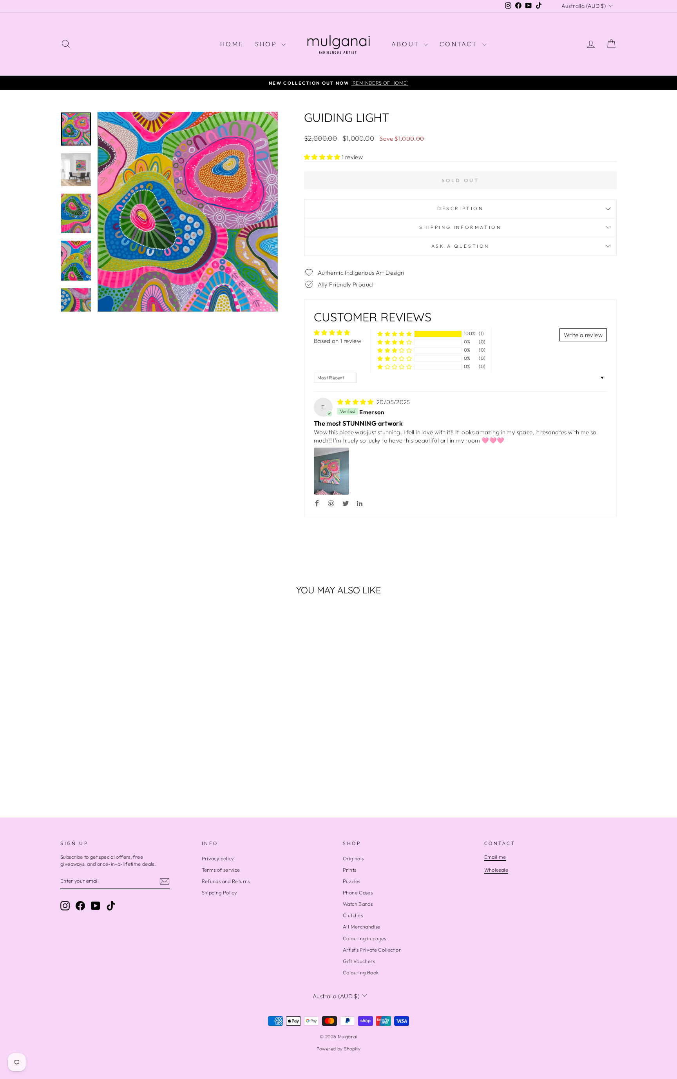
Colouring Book (360, 972)
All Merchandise (361, 926)
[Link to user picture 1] (331, 471)
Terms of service (221, 870)
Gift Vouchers (359, 961)
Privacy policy (218, 858)
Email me (495, 857)
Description (460, 208)
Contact (460, 44)
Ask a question (460, 246)
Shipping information (460, 227)
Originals (353, 858)
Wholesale (496, 870)
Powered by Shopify (339, 1049)
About (406, 44)
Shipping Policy (219, 892)
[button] (323, 157)
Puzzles (351, 881)
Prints (349, 870)
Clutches (353, 915)
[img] (356, 402)
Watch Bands (358, 904)
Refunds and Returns (226, 881)
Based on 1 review (337, 341)
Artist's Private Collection (372, 950)
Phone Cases (358, 892)
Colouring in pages (364, 938)
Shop (267, 44)
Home (231, 44)
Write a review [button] (583, 335)
